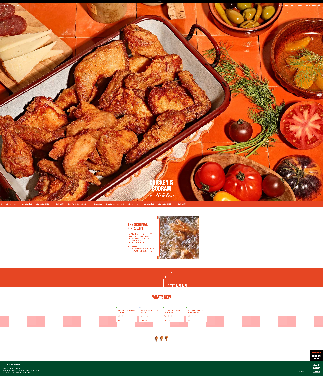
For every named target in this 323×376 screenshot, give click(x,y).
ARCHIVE (307, 5)
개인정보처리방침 (316, 371)
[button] (169, 272)
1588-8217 (316, 358)
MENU (287, 5)
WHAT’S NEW (316, 5)
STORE (300, 5)
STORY (281, 5)
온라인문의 (316, 356)
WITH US (293, 5)
